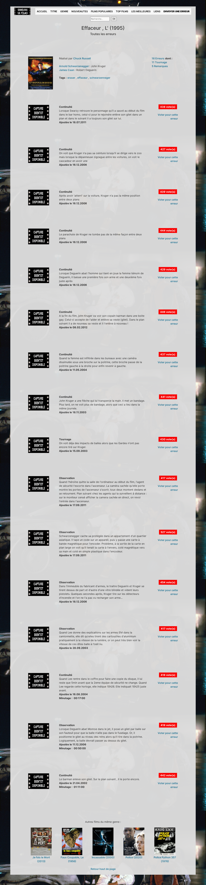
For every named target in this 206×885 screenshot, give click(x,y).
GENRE (64, 11)
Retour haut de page (103, 869)
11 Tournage (159, 62)
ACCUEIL (42, 11)
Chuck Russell (82, 58)
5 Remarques (160, 66)
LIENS (157, 11)
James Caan (67, 70)
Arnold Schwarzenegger (74, 66)
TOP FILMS (122, 11)
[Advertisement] (71, 139)
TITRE (53, 11)
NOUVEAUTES (79, 11)
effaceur (82, 77)
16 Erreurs (158, 58)
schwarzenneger (100, 77)
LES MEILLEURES (140, 11)
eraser (71, 77)
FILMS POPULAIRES (102, 11)
